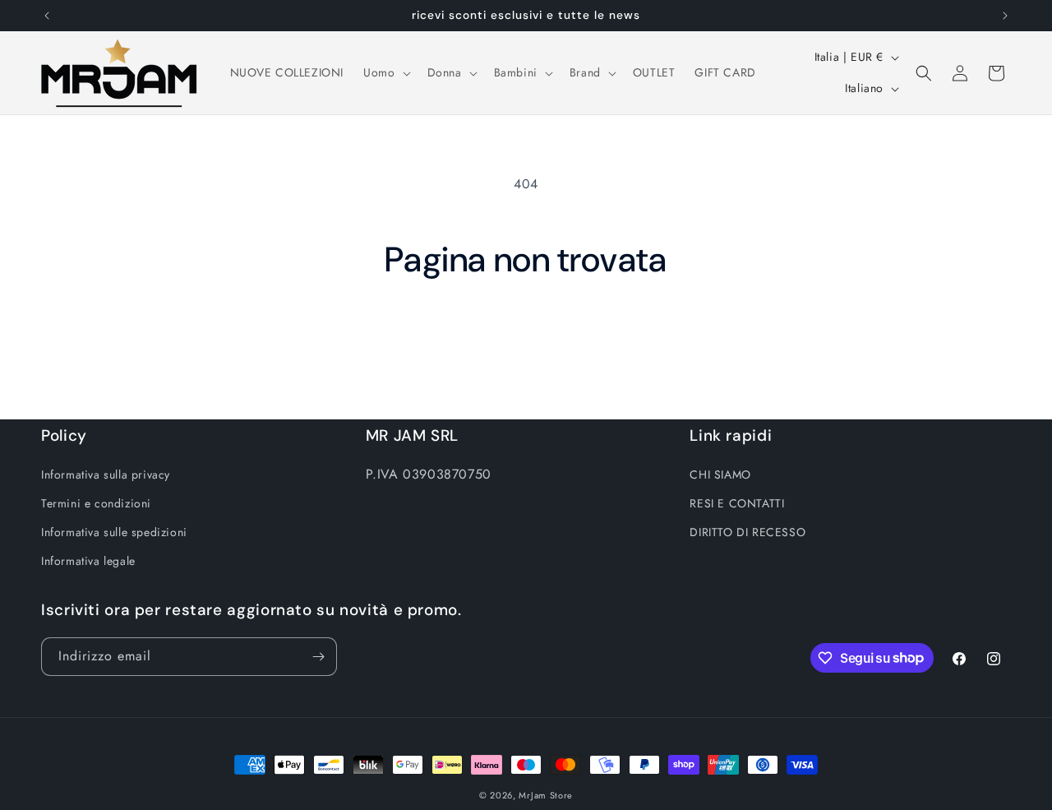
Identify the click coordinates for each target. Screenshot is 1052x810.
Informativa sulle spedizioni (114, 532)
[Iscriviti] (318, 656)
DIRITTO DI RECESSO (747, 532)
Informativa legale (88, 561)
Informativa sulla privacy (105, 474)
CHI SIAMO (720, 474)
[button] (385, 72)
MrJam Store (546, 795)
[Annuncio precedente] (47, 15)
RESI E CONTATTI (737, 503)
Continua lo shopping (526, 342)
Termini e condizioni (96, 503)
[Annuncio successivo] (1005, 15)
